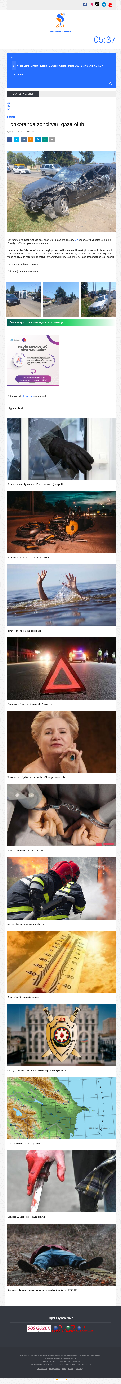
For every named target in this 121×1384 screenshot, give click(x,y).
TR (8, 112)
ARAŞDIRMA (96, 65)
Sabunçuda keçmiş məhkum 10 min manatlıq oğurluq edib (35, 484)
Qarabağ (53, 65)
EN (8, 109)
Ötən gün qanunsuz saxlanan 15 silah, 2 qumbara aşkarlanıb (36, 1070)
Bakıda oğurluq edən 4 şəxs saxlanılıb (25, 850)
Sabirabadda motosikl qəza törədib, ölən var (28, 557)
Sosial (62, 65)
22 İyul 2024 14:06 (17, 132)
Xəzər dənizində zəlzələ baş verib (23, 1143)
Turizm (43, 65)
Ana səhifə (42, 1368)
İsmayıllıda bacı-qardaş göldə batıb (24, 631)
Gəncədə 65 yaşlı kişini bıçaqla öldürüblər (27, 1217)
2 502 (31, 132)
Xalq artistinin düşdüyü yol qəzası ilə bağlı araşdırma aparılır (36, 777)
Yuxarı (79, 1368)
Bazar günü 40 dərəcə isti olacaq (23, 997)
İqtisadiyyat (73, 65)
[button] (111, 83)
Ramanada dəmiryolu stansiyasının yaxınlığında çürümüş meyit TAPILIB (42, 1290)
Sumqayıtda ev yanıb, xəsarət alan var (26, 924)
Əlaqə (70, 1368)
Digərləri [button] (17, 74)
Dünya (84, 65)
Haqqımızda (54, 1368)
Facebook (28, 396)
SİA (76, 240)
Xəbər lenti (23, 65)
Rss (64, 1368)
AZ (12, 57)
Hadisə (16, 476)
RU (8, 106)
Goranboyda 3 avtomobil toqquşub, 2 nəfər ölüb (30, 704)
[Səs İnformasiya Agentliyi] (60, 21)
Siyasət (34, 65)
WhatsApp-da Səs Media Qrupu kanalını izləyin (38, 322)
